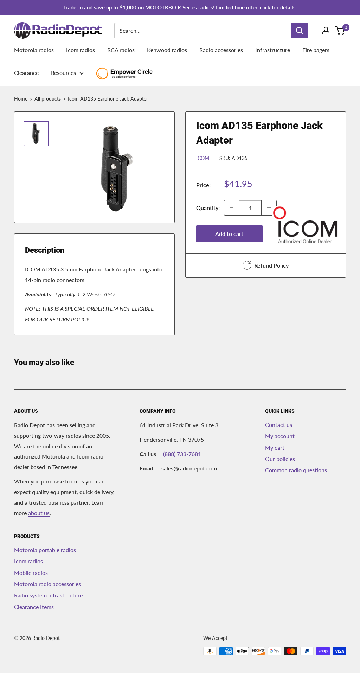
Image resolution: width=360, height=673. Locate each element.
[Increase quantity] (269, 207)
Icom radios (80, 49)
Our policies (280, 458)
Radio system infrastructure (48, 595)
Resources (63, 72)
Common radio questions (296, 470)
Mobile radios (31, 572)
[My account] (325, 30)
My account (280, 435)
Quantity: (208, 207)
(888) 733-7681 (182, 453)
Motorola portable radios (45, 549)
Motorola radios (34, 49)
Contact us (278, 424)
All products (47, 99)
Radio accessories (221, 49)
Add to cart (229, 233)
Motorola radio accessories (47, 584)
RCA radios (121, 49)
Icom (202, 158)
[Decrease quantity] (231, 207)
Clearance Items (34, 606)
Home (20, 99)
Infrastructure (272, 49)
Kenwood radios (167, 49)
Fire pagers (315, 49)
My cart (274, 447)
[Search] (299, 30)
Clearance (26, 72)
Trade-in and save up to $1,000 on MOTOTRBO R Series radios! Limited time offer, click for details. (180, 7)
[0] (340, 30)
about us (39, 512)
